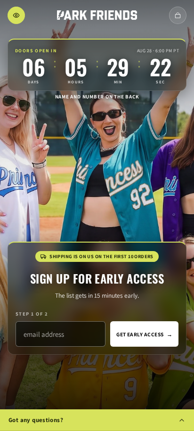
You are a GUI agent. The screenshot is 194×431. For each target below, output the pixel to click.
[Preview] (16, 15)
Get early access (144, 334)
